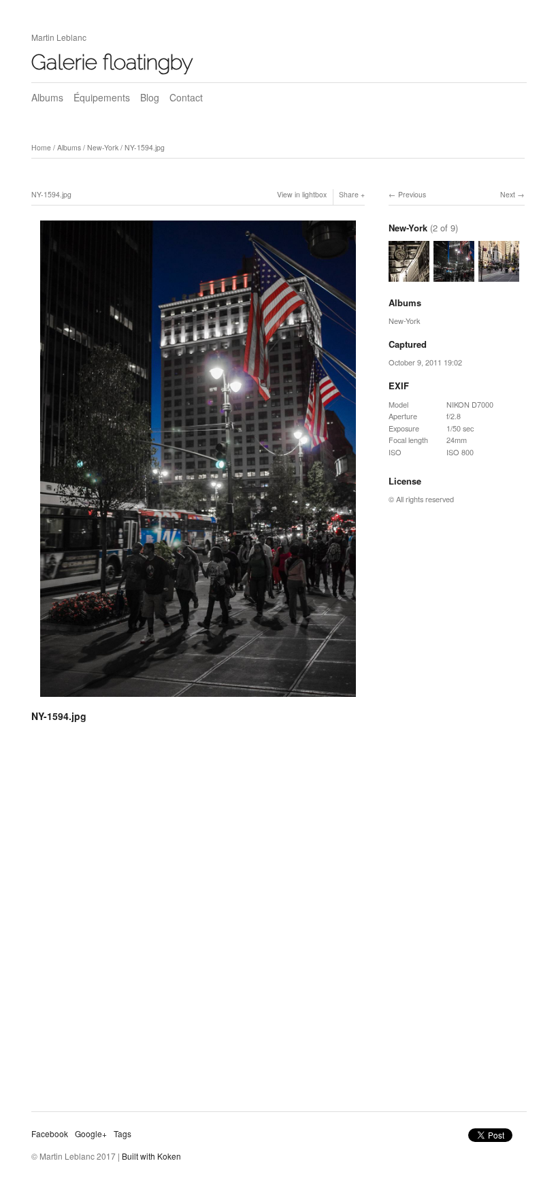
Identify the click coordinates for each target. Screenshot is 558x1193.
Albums (47, 97)
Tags (122, 1133)
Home (41, 147)
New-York (102, 147)
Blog (149, 97)
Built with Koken (151, 1156)
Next (507, 194)
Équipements (101, 97)
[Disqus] (198, 922)
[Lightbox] (198, 699)
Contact (186, 97)
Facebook (49, 1133)
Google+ (91, 1133)
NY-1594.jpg (145, 147)
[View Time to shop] (409, 274)
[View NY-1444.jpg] (498, 274)
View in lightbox (302, 194)
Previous (412, 194)
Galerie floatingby (112, 62)
